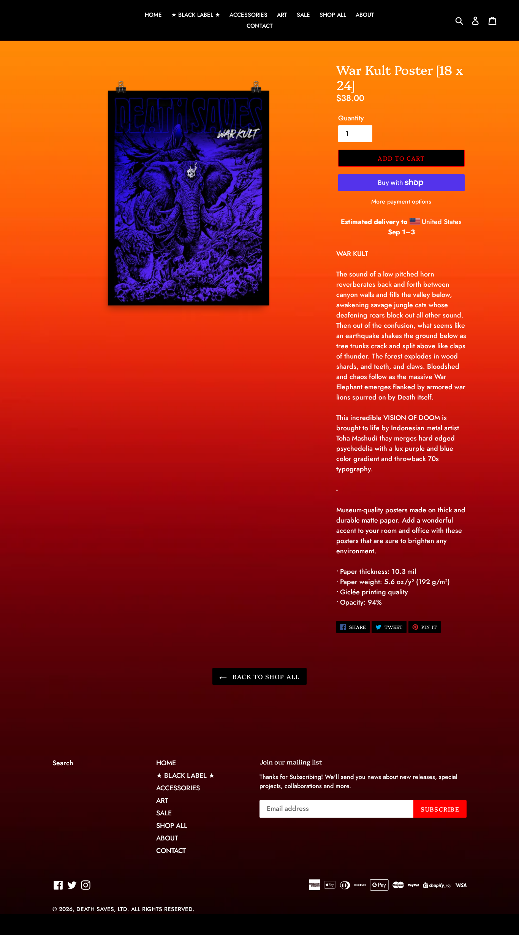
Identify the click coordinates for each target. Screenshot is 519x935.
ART (282, 15)
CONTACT (260, 26)
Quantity (351, 118)
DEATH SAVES (95, 909)
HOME (153, 15)
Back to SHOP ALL (265, 676)
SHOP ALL (333, 15)
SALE (303, 15)
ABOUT (365, 15)
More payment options (401, 201)
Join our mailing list (291, 762)
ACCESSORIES (248, 15)
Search (62, 763)
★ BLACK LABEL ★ (195, 15)
